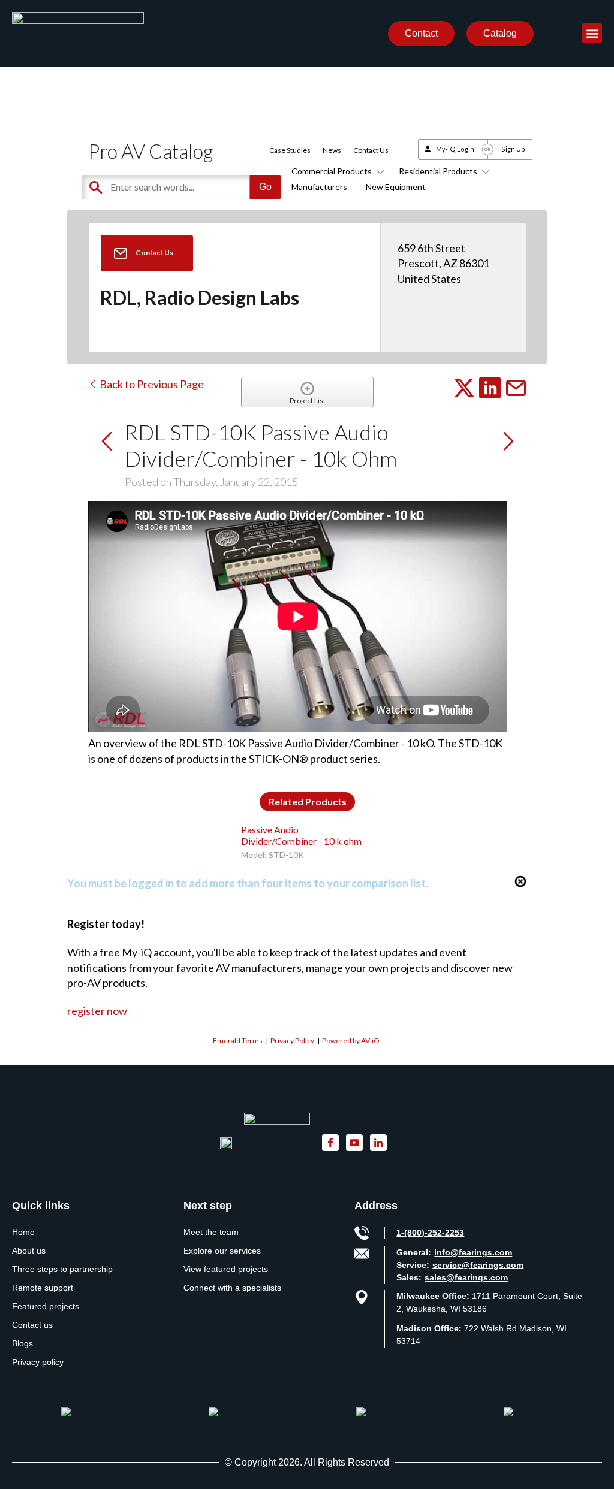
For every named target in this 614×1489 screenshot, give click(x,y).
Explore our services (222, 1250)
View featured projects (225, 1269)
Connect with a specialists (232, 1287)
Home (23, 1232)
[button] (592, 33)
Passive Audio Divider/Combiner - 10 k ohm (301, 835)
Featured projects (45, 1306)
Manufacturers (319, 187)
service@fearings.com (477, 1265)
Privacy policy (38, 1362)
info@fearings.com (473, 1252)
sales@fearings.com (466, 1277)
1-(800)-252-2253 (430, 1232)
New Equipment (396, 187)
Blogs (22, 1343)
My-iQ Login (455, 149)
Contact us (32, 1325)
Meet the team (211, 1232)
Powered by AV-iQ (351, 1040)
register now (97, 1010)
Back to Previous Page (151, 384)
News (332, 150)
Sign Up (513, 149)
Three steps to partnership (62, 1269)
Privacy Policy (292, 1040)
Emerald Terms (238, 1040)
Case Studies (290, 150)
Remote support (42, 1287)
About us (29, 1250)
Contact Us (371, 150)
